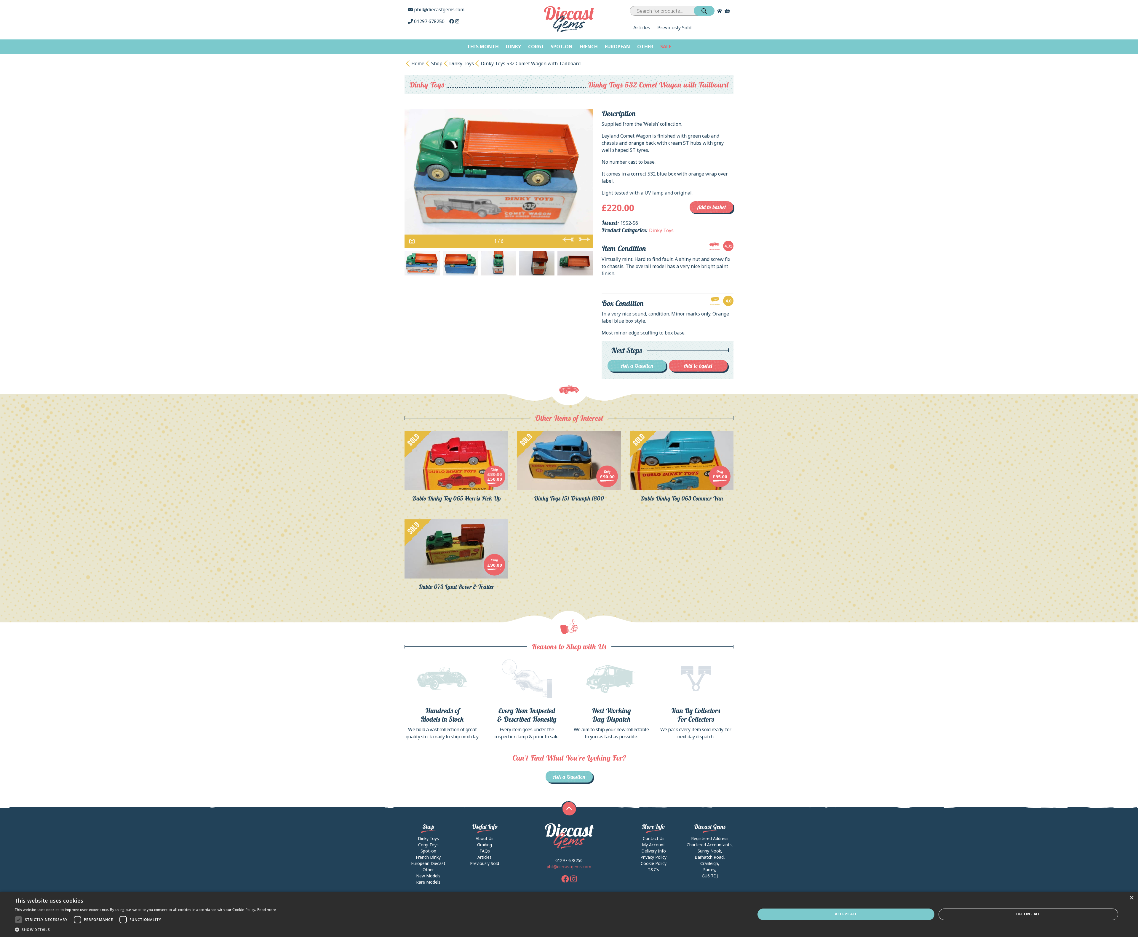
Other (645, 46)
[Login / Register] (718, 11)
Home (417, 63)
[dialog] (569, 914)
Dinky (513, 46)
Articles (641, 27)
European (617, 46)
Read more (266, 909)
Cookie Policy (654, 863)
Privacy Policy (653, 857)
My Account (653, 844)
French (589, 46)
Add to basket (711, 207)
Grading (484, 844)
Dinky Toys (461, 63)
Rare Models (428, 882)
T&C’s (653, 869)
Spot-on (562, 46)
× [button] (1131, 898)
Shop (436, 63)
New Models (428, 876)
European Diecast (428, 863)
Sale (665, 46)
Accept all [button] (846, 914)
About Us (484, 838)
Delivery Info (653, 851)
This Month (483, 46)
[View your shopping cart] (727, 11)
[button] (145, 930)
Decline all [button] (1028, 914)
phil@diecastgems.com (438, 9)
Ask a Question (637, 365)
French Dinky (428, 857)
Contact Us (653, 838)
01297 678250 (429, 21)
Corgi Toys (428, 844)
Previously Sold (674, 27)
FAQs (485, 851)
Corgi (536, 46)
